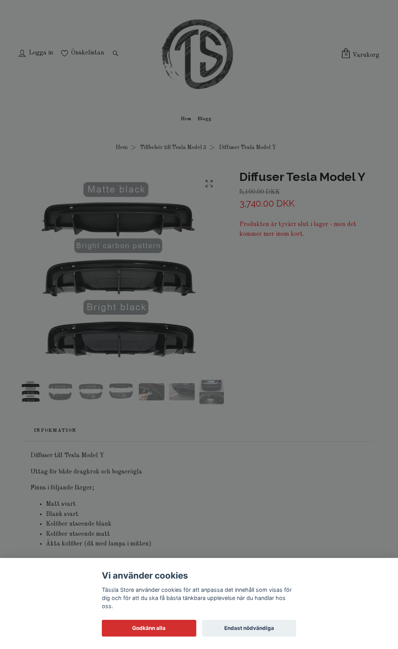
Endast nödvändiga (249, 628)
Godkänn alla (149, 628)
